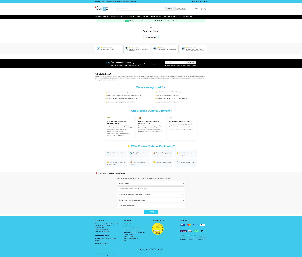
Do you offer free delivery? (127, 206)
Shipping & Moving (116, 16)
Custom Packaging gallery (130, 238)
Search (171, 9)
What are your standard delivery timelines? (132, 200)
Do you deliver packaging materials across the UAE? (135, 194)
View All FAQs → (151, 212)
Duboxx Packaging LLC (104, 255)
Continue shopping (151, 37)
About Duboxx (127, 224)
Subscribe (191, 62)
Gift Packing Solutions (171, 16)
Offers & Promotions (186, 16)
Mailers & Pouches (142, 16)
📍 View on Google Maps (102, 235)
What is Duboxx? (124, 183)
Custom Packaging (155, 16)
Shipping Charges (128, 234)
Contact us (126, 226)
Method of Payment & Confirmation (133, 230)
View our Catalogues (129, 236)
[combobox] (145, 8)
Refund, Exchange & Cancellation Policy (134, 232)
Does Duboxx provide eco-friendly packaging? (133, 189)
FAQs (124, 240)
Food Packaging (129, 16)
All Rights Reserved (115, 255)
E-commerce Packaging (102, 16)
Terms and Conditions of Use (131, 228)
